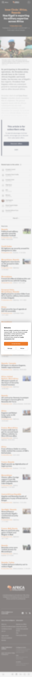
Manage (10, 348)
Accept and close (16, 343)
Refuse (22, 348)
